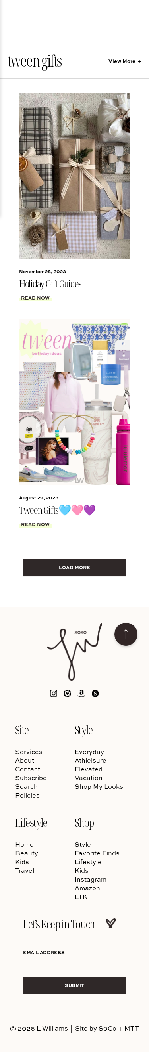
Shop (84, 822)
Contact (27, 769)
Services (29, 751)
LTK (81, 896)
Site (22, 729)
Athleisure (90, 760)
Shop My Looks (99, 786)
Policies (27, 795)
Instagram (90, 879)
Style (84, 729)
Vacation (89, 777)
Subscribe (31, 777)
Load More (74, 567)
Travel (24, 870)
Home (24, 844)
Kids (22, 861)
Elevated (89, 769)
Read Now (35, 297)
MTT (131, 1028)
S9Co (107, 1028)
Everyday (89, 751)
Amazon (87, 888)
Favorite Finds (97, 853)
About (24, 760)
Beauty (26, 853)
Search (26, 786)
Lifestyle (31, 822)
